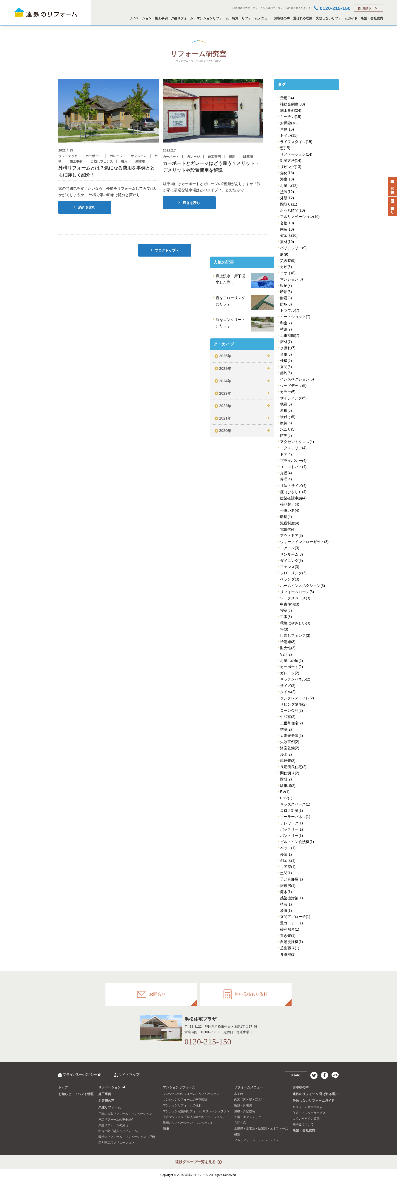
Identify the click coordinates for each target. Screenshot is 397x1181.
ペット (287, 848)
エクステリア (293, 448)
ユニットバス (293, 467)
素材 (287, 242)
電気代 (287, 529)
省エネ (289, 235)
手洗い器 (289, 510)
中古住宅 (289, 604)
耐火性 (287, 648)
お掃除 (289, 123)
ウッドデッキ (293, 386)
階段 (286, 779)
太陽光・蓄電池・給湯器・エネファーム (261, 1128)
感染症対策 (291, 898)
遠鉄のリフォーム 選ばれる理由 (316, 1094)
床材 (286, 342)
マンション (291, 279)
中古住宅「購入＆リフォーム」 (119, 1131)
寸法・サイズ (293, 486)
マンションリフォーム (213, 18)
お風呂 (289, 186)
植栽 (286, 904)
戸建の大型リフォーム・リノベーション (125, 1113)
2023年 (225, 393)
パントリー (291, 836)
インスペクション (297, 379)
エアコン (289, 548)
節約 (286, 373)
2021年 (225, 418)
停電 (286, 854)
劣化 (287, 173)
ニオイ (287, 273)
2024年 (225, 381)
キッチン (290, 117)
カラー (287, 392)
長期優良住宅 (293, 767)
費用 (287, 98)
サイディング (293, 398)
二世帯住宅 (291, 723)
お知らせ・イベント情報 (76, 1094)
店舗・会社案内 (372, 18)
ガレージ (289, 673)
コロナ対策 (291, 810)
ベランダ (289, 579)
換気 (286, 423)
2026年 (225, 356)
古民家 (287, 867)
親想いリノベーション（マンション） (188, 1122)
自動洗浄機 (291, 942)
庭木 (286, 892)
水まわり (240, 1093)
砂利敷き (289, 929)
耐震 (286, 298)
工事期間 (289, 335)
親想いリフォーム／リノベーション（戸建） (128, 1136)
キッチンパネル (295, 679)
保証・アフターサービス (309, 1113)
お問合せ (392, 188)
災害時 (287, 261)
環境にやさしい (295, 623)
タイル (287, 692)
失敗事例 (289, 742)
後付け (287, 417)
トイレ (289, 135)
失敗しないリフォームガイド (336, 18)
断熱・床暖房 (243, 1105)
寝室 (286, 610)
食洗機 (287, 954)
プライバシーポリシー (80, 1074)
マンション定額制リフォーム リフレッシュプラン (196, 1111)
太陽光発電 (291, 736)
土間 (286, 873)
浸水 (286, 754)
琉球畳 (287, 761)
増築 (286, 729)
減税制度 (289, 523)
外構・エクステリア (247, 1117)
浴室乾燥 (289, 748)
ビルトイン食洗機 (297, 842)
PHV (286, 798)
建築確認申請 (293, 498)
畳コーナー (291, 923)
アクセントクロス (297, 442)
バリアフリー (293, 248)
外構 (286, 361)
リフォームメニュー (256, 18)
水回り (287, 429)
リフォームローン (297, 592)
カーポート (291, 667)
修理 (286, 479)
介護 (286, 473)
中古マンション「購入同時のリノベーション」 (194, 1117)
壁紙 (286, 329)
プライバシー (293, 461)
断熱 (286, 292)
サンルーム (291, 554)
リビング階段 (293, 704)
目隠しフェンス (295, 636)
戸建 (287, 129)
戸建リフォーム (182, 18)
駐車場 (287, 786)
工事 (286, 617)
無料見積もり (392, 208)
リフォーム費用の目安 (308, 1107)
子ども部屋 (291, 879)
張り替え (289, 504)
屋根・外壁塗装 (244, 1111)
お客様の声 (282, 18)
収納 (286, 286)
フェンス (289, 567)
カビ (286, 267)
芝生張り (289, 948)
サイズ (287, 686)
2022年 (225, 406)
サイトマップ (129, 1074)
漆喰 (286, 910)
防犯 (286, 304)
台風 (286, 354)
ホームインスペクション (302, 586)
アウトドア (291, 536)
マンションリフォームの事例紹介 (185, 1099)
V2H (286, 654)
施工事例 (161, 18)
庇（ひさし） (293, 492)
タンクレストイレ (297, 698)
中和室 (287, 717)
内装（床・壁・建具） (249, 1099)
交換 (287, 223)
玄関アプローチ (295, 917)
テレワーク (291, 823)
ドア (286, 454)
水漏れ (287, 348)
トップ (63, 1087)
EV (284, 792)
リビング (290, 167)
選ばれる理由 (302, 18)
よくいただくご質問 (306, 1118)
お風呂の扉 (291, 661)
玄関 (286, 367)
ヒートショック (295, 317)
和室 (286, 323)
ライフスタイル (296, 142)
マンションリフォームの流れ (182, 1105)
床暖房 (287, 886)
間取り (288, 204)
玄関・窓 (240, 1122)
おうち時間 (292, 210)
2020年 (225, 431)
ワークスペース (295, 598)
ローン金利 (291, 710)
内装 (287, 229)
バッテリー (291, 829)
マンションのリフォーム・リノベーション (191, 1093)
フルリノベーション (300, 217)
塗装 (287, 192)
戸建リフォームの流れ (113, 1125)
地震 (286, 404)
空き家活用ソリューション (116, 1142)
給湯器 (287, 642)
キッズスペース (295, 804)
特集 (235, 18)
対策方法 (290, 161)
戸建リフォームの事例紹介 (116, 1119)
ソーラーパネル (295, 817)
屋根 (286, 410)
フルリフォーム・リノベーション (256, 1140)
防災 (286, 436)
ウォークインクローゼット (304, 542)
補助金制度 (292, 104)
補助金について (303, 1124)
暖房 (286, 517)
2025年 (225, 369)
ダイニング (291, 561)
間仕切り (289, 773)
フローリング (293, 573)
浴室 (287, 179)
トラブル (289, 310)
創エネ (287, 861)
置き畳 (287, 936)
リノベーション (140, 18)
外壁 (287, 198)
